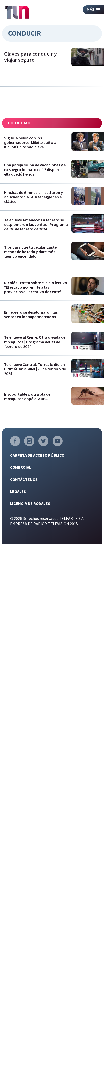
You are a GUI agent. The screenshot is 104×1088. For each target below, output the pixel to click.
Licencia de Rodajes (30, 503)
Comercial (20, 467)
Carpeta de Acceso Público (37, 455)
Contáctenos (24, 479)
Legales (18, 491)
